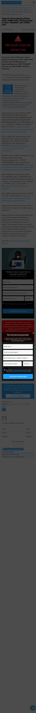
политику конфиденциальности (20, 370)
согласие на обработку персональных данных (19, 371)
